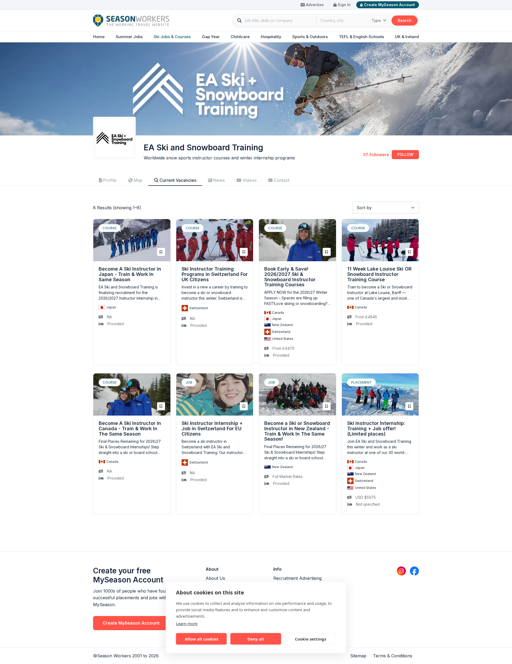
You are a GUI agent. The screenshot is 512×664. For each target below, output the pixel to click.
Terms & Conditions (392, 655)
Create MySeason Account (389, 4)
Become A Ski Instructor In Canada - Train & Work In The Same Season (130, 428)
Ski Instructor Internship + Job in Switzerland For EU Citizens (212, 428)
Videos (249, 180)
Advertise (314, 4)
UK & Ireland (407, 36)
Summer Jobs (129, 36)
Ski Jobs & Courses (172, 36)
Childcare (240, 36)
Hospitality (271, 36)
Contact (281, 180)
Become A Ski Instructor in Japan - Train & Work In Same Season (130, 274)
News (218, 180)
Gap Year (211, 36)
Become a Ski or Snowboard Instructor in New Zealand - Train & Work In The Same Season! (297, 431)
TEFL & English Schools (361, 36)
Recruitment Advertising (297, 578)
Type (376, 20)
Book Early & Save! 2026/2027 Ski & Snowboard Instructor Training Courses (289, 276)
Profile (109, 180)
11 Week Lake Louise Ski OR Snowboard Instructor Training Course (379, 274)
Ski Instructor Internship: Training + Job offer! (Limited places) (376, 428)
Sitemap (358, 655)
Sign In (344, 4)
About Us (215, 578)
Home (99, 36)
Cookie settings (310, 639)
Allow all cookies (201, 639)
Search (404, 20)
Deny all (255, 639)
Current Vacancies (177, 180)
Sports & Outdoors (310, 36)
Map (137, 180)
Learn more (186, 623)
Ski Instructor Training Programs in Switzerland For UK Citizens (215, 274)
